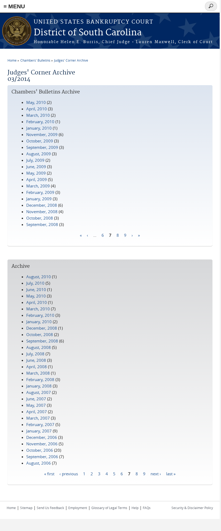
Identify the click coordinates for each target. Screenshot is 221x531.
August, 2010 (38, 276)
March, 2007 (38, 418)
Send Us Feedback (50, 508)
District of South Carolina (88, 32)
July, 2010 (35, 283)
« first (49, 473)
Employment (77, 508)
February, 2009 (40, 192)
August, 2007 (38, 392)
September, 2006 (42, 456)
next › (156, 473)
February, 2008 (40, 379)
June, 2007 (36, 398)
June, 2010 (36, 289)
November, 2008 (42, 211)
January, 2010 (39, 128)
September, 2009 (42, 147)
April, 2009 (36, 179)
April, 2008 (36, 366)
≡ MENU (14, 6)
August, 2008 (38, 347)
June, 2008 (36, 360)
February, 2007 (40, 424)
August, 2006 (38, 463)
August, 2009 (38, 153)
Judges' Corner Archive (71, 60)
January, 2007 (39, 431)
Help (135, 508)
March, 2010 (38, 115)
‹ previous (68, 473)
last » (170, 473)
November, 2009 (42, 134)
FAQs (147, 508)
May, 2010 (36, 102)
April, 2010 (36, 108)
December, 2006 (41, 437)
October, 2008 (39, 218)
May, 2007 (36, 405)
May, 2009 (36, 173)
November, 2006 (42, 443)
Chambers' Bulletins (35, 60)
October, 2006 (39, 450)
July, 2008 (35, 353)
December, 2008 (41, 205)
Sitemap (26, 508)
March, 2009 (38, 186)
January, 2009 (39, 198)
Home (12, 60)
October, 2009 (39, 141)
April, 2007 (36, 411)
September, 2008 (42, 224)
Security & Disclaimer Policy (192, 508)
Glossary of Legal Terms (109, 508)
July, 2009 (35, 160)
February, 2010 (40, 121)
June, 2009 (36, 166)
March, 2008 (38, 373)
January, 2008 (39, 386)
